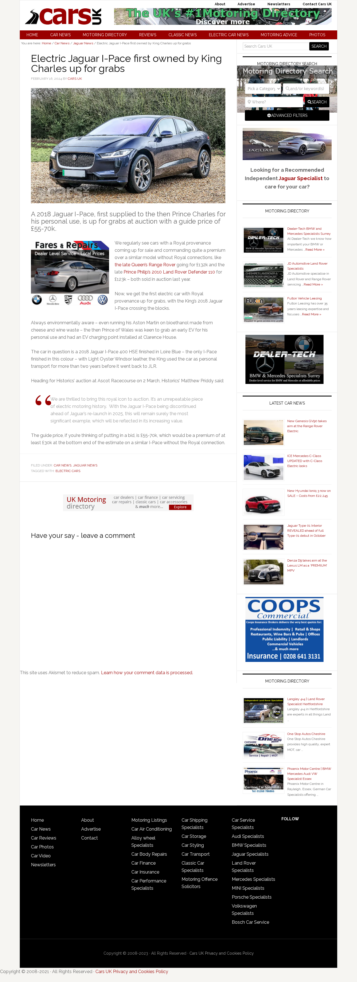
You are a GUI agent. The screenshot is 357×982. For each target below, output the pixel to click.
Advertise (91, 829)
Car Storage (194, 836)
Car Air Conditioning (151, 829)
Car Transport (196, 854)
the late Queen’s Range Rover (145, 264)
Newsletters (43, 864)
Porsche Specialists (252, 897)
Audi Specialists (248, 836)
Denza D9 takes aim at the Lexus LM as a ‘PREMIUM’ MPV (307, 565)
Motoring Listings (149, 820)
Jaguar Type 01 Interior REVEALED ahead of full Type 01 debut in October (306, 531)
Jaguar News (85, 465)
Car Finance (143, 863)
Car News (62, 465)
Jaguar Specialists (250, 854)
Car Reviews (43, 838)
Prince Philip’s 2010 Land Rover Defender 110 (169, 272)
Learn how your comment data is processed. (147, 672)
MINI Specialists (248, 888)
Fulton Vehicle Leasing (304, 298)
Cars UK (63, 16)
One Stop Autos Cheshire (306, 734)
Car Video (41, 855)
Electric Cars (68, 471)
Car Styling (193, 845)
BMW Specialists (249, 845)
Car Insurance (145, 872)
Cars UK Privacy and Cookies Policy (221, 953)
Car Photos (42, 847)
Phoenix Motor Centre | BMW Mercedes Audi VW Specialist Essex (309, 774)
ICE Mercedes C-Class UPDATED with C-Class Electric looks (304, 461)
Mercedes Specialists (253, 879)
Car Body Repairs (149, 854)
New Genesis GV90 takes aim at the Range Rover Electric (307, 426)
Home (37, 820)
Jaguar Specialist (301, 178)
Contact (89, 838)
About (87, 820)
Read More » (315, 249)
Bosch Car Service (250, 922)
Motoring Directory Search (287, 64)
